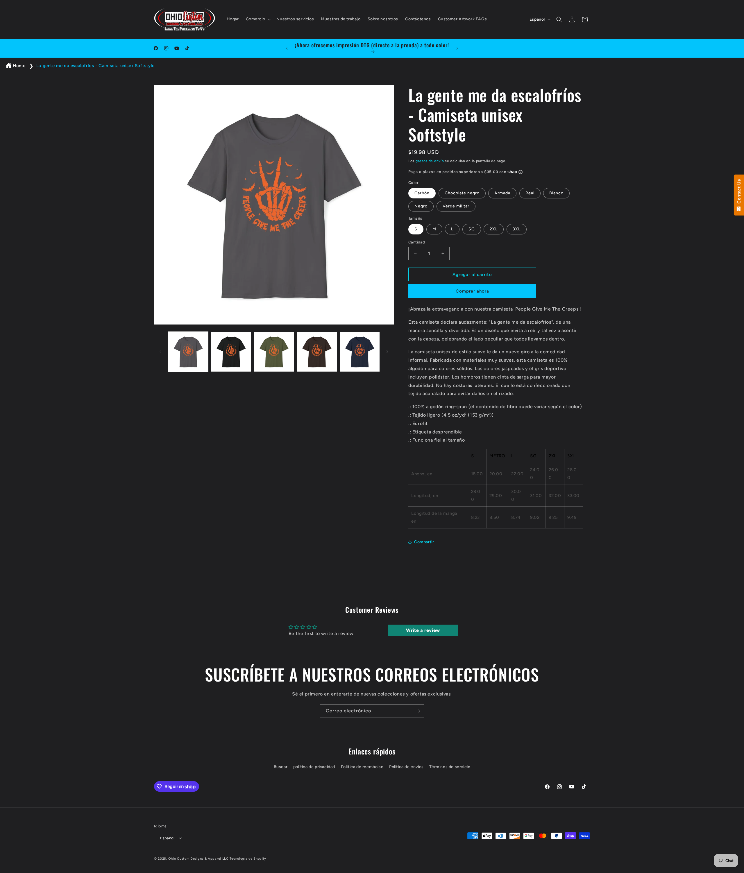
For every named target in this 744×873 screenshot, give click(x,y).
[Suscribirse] (417, 711)
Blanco (556, 193)
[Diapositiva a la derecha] (387, 351)
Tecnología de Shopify (248, 858)
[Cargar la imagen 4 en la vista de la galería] (317, 352)
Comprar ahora (472, 291)
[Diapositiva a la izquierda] (160, 351)
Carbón (422, 193)
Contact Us (738, 192)
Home (19, 65)
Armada (502, 193)
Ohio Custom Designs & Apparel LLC (198, 858)
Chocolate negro (462, 193)
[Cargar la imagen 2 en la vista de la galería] (231, 352)
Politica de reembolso (362, 766)
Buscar (281, 766)
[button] (257, 19)
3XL (517, 228)
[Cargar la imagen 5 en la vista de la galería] (360, 352)
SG (471, 228)
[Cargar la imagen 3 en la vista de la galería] (274, 352)
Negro (421, 206)
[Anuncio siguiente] (457, 48)
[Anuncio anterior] (286, 48)
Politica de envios (406, 766)
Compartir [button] (424, 541)
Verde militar (456, 206)
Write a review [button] (423, 630)
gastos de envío (430, 161)
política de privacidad (314, 766)
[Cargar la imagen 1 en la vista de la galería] (188, 352)
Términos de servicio (449, 766)
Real (529, 193)
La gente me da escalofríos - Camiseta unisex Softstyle (95, 65)
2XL (494, 228)
